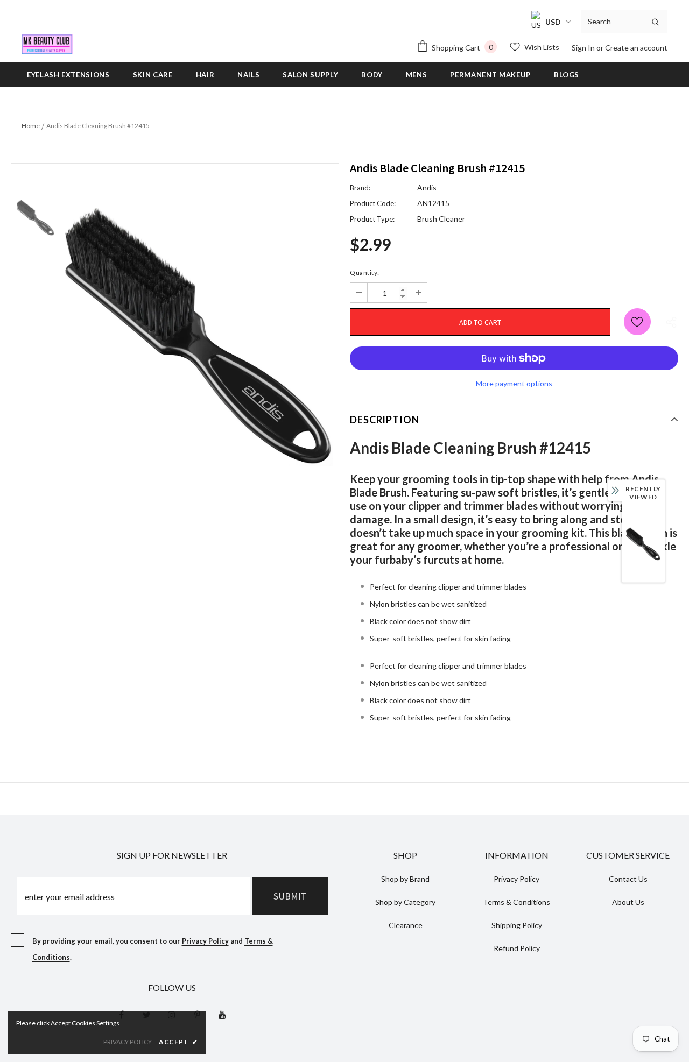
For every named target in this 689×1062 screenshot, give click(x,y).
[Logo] (47, 44)
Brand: (360, 187)
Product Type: (372, 219)
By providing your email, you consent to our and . (152, 949)
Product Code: (373, 203)
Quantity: (364, 272)
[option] (199, 337)
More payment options (514, 383)
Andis (427, 187)
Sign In (584, 47)
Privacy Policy (205, 941)
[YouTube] (222, 1014)
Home (31, 126)
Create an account (636, 47)
